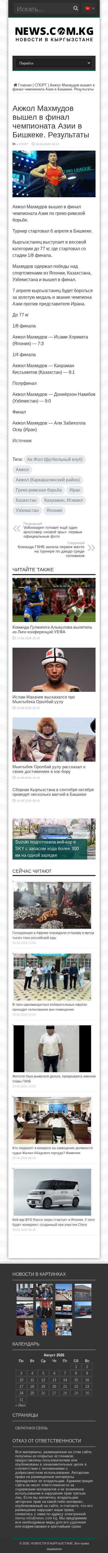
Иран (75, 490)
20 (54, 1386)
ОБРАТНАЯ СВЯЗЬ (31, 1428)
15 (76, 1380)
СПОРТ (41, 85)
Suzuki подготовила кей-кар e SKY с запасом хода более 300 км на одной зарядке (47, 849)
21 (65, 1386)
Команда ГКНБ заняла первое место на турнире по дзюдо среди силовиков (51, 549)
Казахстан (26, 500)
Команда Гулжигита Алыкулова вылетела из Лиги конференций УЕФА (52, 629)
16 (87, 1380)
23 (87, 1386)
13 (54, 1380)
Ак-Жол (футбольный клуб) (55, 459)
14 (65, 1380)
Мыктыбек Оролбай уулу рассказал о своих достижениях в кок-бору (48, 769)
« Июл (20, 1405)
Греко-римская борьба (39, 490)
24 (21, 1393)
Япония (54, 510)
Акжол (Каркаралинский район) (48, 479)
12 (43, 1380)
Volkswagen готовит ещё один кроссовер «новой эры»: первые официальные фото (53, 530)
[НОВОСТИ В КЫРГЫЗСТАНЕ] (54, 39)
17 (21, 1386)
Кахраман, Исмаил (63, 500)
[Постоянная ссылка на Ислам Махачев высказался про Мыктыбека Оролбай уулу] (54, 691)
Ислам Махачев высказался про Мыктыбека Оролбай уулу (43, 699)
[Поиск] (75, 8)
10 (21, 1380)
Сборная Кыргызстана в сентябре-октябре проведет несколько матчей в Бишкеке (53, 792)
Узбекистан (27, 510)
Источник (22, 440)
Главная (25, 85)
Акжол (22, 469)
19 (43, 1386)
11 (32, 1380)
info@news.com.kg (41, 1518)
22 (76, 1386)
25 (32, 1393)
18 (32, 1386)
